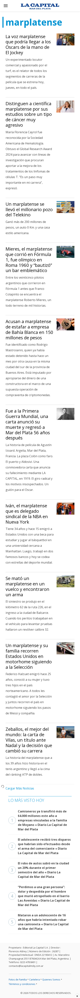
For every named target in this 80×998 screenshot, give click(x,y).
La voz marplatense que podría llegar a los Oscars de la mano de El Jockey (28, 44)
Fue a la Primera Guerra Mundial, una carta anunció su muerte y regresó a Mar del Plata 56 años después (28, 424)
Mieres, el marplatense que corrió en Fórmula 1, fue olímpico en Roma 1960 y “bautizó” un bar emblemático (29, 259)
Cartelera (34, 979)
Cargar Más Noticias (20, 788)
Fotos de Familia (18, 979)
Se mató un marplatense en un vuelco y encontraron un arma (27, 586)
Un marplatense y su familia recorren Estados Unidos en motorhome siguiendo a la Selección (29, 656)
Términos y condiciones (22, 984)
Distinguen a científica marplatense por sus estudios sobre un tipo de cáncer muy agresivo (29, 114)
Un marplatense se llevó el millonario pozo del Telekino (29, 209)
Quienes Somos (51, 979)
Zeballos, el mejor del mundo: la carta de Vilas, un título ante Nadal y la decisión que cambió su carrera (29, 740)
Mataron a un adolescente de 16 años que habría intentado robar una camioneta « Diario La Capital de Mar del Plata (40, 922)
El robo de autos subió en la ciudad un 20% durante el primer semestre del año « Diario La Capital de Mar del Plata (40, 870)
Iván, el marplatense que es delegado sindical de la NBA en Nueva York (27, 513)
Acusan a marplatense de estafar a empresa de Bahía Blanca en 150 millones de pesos (29, 329)
